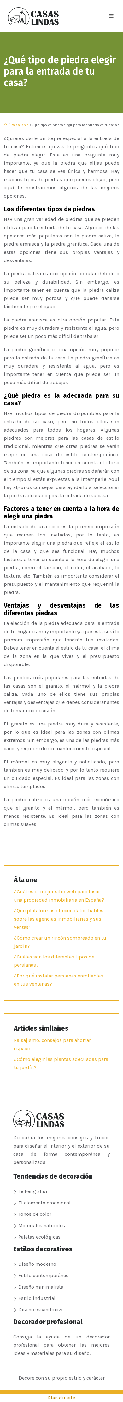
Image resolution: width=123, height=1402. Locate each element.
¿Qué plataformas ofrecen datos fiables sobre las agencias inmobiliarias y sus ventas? (58, 919)
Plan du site (61, 1398)
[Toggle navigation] (111, 16)
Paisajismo (20, 125)
